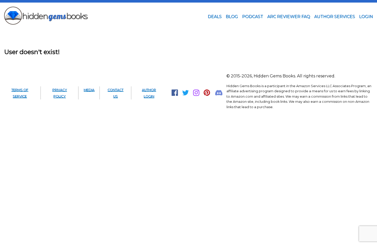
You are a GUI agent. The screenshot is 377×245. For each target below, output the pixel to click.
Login (366, 16)
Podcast (252, 16)
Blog (232, 16)
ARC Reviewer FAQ (288, 16)
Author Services (334, 16)
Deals (215, 16)
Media (89, 90)
